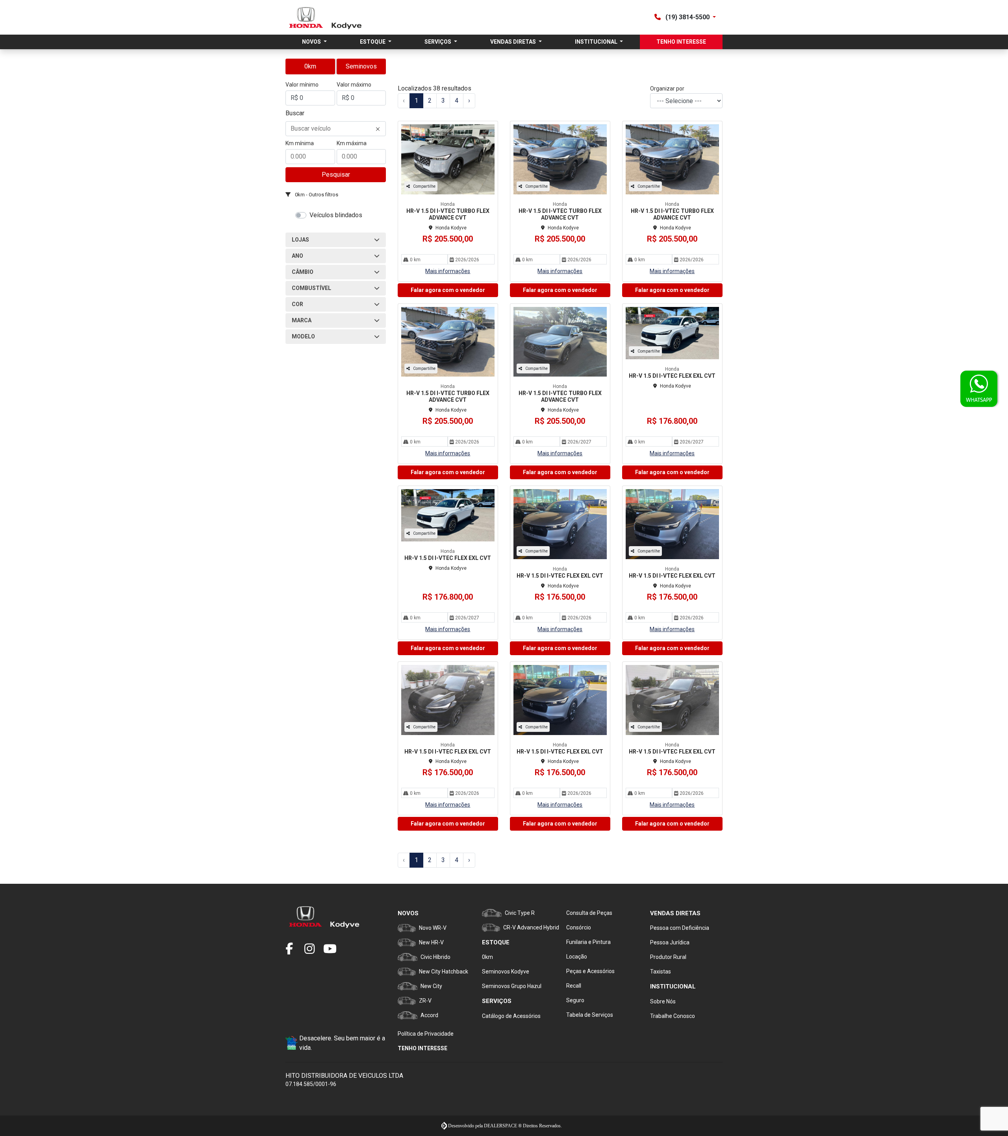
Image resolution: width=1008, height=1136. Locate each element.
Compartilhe (424, 186)
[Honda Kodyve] (325, 17)
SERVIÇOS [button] (438, 42)
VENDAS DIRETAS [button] (513, 42)
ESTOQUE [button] (373, 42)
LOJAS (300, 239)
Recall (573, 986)
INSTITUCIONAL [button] (597, 42)
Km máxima (352, 143)
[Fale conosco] (979, 389)
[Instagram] (313, 949)
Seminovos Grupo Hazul (511, 986)
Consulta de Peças (589, 913)
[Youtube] (332, 949)
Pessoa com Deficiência (679, 928)
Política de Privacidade (426, 1034)
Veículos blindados (335, 215)
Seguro (575, 1000)
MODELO (303, 336)
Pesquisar (336, 174)
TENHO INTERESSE (681, 42)
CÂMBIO (302, 272)
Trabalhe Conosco (672, 1016)
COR (297, 304)
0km (310, 66)
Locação (576, 956)
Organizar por (667, 88)
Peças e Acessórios (590, 971)
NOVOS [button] (312, 42)
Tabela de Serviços (589, 1015)
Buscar (294, 113)
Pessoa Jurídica (669, 942)
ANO (297, 256)
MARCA (301, 320)
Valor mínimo (302, 84)
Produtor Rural (668, 957)
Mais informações (447, 271)
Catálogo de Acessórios (511, 1016)
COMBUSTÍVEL (311, 288)
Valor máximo (354, 84)
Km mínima (299, 143)
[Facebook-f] (294, 949)
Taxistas (660, 971)
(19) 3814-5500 (687, 17)
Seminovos (361, 66)
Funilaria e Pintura (588, 942)
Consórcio (578, 927)
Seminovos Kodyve (505, 971)
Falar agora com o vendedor (448, 290)
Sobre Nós (663, 1001)
